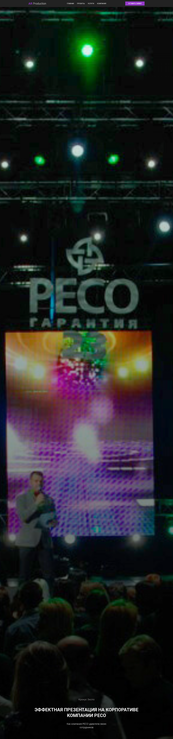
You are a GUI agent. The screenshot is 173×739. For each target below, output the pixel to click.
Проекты (81, 4)
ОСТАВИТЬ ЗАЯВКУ (135, 3)
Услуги (91, 4)
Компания (101, 4)
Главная (70, 4)
